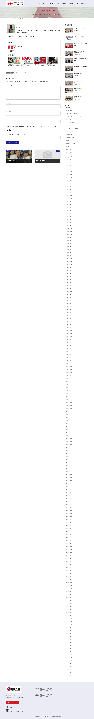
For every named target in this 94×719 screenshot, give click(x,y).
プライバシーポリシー (12, 707)
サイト (8, 119)
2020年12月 (69, 228)
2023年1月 (68, 168)
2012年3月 (68, 429)
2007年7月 (68, 597)
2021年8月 (68, 204)
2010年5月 (68, 495)
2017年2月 (68, 309)
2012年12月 (69, 402)
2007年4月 (68, 606)
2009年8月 (68, 522)
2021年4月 (68, 216)
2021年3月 (68, 219)
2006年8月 (68, 630)
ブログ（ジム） (17, 63)
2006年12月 (69, 618)
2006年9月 (68, 627)
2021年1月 (68, 225)
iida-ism (68, 107)
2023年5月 (68, 165)
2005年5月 (68, 675)
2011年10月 (69, 444)
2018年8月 (68, 294)
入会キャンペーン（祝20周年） (39, 66)
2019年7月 (68, 273)
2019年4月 (68, 282)
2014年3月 (68, 357)
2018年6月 (68, 300)
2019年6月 (68, 276)
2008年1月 (68, 579)
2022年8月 (68, 180)
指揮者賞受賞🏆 (78, 88)
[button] (12, 702)
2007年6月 (68, 600)
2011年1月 (68, 471)
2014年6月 (68, 348)
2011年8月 (68, 450)
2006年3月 (68, 645)
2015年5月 (68, 318)
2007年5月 (68, 603)
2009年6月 (68, 528)
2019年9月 (68, 267)
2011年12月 (69, 438)
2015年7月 (68, 315)
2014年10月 (69, 336)
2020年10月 (69, 234)
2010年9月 (68, 483)
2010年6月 (68, 492)
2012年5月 (68, 423)
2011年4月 (68, 462)
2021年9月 (68, 201)
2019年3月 (68, 285)
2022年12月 (69, 171)
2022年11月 (69, 174)
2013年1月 (68, 399)
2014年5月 (68, 351)
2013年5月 (68, 387)
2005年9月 (68, 664)
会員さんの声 (69, 134)
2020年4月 (68, 252)
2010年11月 (69, 477)
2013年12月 (69, 366)
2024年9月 (68, 159)
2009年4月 (68, 534)
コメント (9, 85)
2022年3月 (68, 189)
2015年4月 (68, 321)
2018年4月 (68, 306)
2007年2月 (68, 612)
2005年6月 (68, 673)
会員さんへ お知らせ (71, 137)
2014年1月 (68, 363)
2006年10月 (69, 624)
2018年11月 (69, 291)
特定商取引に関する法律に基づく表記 (15, 711)
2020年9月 (68, 237)
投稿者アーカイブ (54, 55)
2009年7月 (68, 525)
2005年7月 (68, 669)
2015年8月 (68, 312)
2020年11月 (69, 231)
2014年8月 (68, 342)
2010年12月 (69, 474)
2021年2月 (68, 222)
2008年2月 (68, 576)
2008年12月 (69, 546)
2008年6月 (68, 564)
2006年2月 (68, 648)
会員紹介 (68, 140)
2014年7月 (68, 345)
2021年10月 (69, 198)
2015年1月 (68, 327)
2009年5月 (68, 531)
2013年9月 (68, 375)
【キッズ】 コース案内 (71, 113)
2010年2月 (68, 504)
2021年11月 (69, 195)
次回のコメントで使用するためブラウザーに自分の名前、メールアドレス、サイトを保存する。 (33, 126)
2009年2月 (68, 540)
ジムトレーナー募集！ (25, 65)
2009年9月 (68, 519)
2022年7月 (68, 183)
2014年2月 (68, 360)
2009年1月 (68, 543)
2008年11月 (69, 549)
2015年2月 (68, 324)
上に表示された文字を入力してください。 (17, 134)
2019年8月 (68, 270)
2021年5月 (68, 213)
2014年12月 (69, 330)
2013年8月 (68, 378)
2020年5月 (68, 249)
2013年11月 (69, 369)
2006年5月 (68, 639)
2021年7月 (68, 207)
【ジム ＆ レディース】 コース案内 (74, 116)
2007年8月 (68, 594)
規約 (8, 709)
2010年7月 (68, 489)
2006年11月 (69, 621)
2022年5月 (68, 186)
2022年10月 (69, 177)
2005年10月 (69, 660)
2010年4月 (68, 498)
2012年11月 (69, 405)
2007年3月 (68, 609)
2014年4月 (68, 354)
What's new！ (69, 110)
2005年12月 (69, 654)
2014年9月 (68, 339)
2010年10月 (69, 480)
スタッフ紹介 (69, 119)
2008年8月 (68, 558)
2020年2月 (68, 255)
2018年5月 (68, 303)
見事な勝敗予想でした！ (80, 73)
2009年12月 (69, 510)
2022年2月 (68, 192)
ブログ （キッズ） (42, 63)
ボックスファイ (69, 131)
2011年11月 (69, 441)
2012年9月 (68, 411)
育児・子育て (69, 149)
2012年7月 (68, 417)
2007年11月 (69, 585)
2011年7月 (68, 453)
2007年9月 (68, 591)
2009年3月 (68, 537)
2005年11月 (69, 658)
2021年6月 (68, 210)
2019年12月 (69, 258)
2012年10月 (69, 408)
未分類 (67, 146)
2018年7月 (68, 297)
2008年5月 (68, 567)
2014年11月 (69, 333)
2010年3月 (68, 501)
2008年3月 (68, 573)
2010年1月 (68, 507)
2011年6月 (68, 456)
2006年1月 (68, 652)
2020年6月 (68, 246)
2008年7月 (68, 561)
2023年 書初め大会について (80, 66)
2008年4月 (68, 570)
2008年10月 (69, 552)
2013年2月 (68, 396)
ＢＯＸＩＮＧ (69, 152)
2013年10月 (69, 372)
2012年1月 (68, 435)
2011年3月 (68, 465)
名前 (8, 103)
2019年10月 (69, 264)
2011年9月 (68, 447)
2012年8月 (68, 414)
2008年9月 (68, 555)
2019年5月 (68, 279)
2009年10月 (69, 516)
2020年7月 (68, 243)
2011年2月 (68, 468)
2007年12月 (69, 582)
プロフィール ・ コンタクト (72, 128)
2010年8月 (68, 486)
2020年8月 (68, 240)
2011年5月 (68, 459)
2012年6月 (68, 420)
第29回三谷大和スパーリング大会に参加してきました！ (52, 66)
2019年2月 (68, 288)
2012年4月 (68, 426)
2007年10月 (69, 588)
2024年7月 (68, 162)
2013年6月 (68, 384)
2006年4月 (68, 642)
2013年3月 (68, 393)
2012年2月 (68, 432)
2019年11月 (69, 261)
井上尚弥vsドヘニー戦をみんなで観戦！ (14, 66)
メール (8, 111)
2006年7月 (68, 633)
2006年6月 (68, 637)
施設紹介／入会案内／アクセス (73, 143)
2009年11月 (69, 513)
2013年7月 (68, 381)
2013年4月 (68, 390)
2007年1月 (68, 616)
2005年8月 (68, 667)
